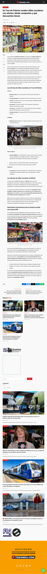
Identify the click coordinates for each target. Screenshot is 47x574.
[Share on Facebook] (8, 22)
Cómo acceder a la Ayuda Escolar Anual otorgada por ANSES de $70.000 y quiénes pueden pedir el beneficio (12, 292)
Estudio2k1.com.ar (27, 569)
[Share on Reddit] (12, 22)
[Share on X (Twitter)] (10, 22)
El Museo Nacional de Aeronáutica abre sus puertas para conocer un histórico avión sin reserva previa (12, 316)
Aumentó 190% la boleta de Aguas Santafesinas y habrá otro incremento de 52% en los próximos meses (34, 292)
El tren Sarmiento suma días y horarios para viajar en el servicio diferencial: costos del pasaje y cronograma (12, 338)
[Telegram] (4, 67)
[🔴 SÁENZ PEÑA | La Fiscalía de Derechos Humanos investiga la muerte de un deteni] (23, 505)
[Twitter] (4, 61)
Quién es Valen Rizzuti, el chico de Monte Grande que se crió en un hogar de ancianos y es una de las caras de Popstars (34, 316)
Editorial (5, 494)
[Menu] (3, 2)
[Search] (43, 2)
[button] (43, 570)
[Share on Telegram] (14, 22)
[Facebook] (4, 58)
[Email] (4, 64)
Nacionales (5, 7)
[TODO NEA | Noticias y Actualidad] (23, 2)
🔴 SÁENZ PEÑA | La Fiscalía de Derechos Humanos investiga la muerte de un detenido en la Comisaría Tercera (23, 519)
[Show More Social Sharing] (16, 22)
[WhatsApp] (4, 71)
